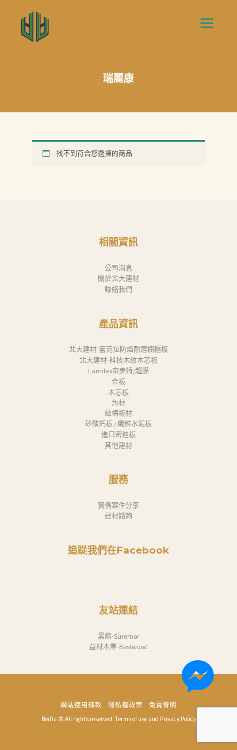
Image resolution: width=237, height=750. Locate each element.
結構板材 (118, 413)
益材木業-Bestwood (118, 646)
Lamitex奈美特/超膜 (118, 370)
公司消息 (118, 268)
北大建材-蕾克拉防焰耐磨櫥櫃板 (118, 349)
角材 (118, 403)
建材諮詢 (118, 516)
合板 (118, 381)
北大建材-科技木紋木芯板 (118, 360)
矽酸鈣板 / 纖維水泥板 (118, 423)
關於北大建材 (118, 278)
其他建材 (118, 445)
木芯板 (118, 392)
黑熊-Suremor (118, 636)
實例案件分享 (118, 505)
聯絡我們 (118, 289)
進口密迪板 (118, 434)
